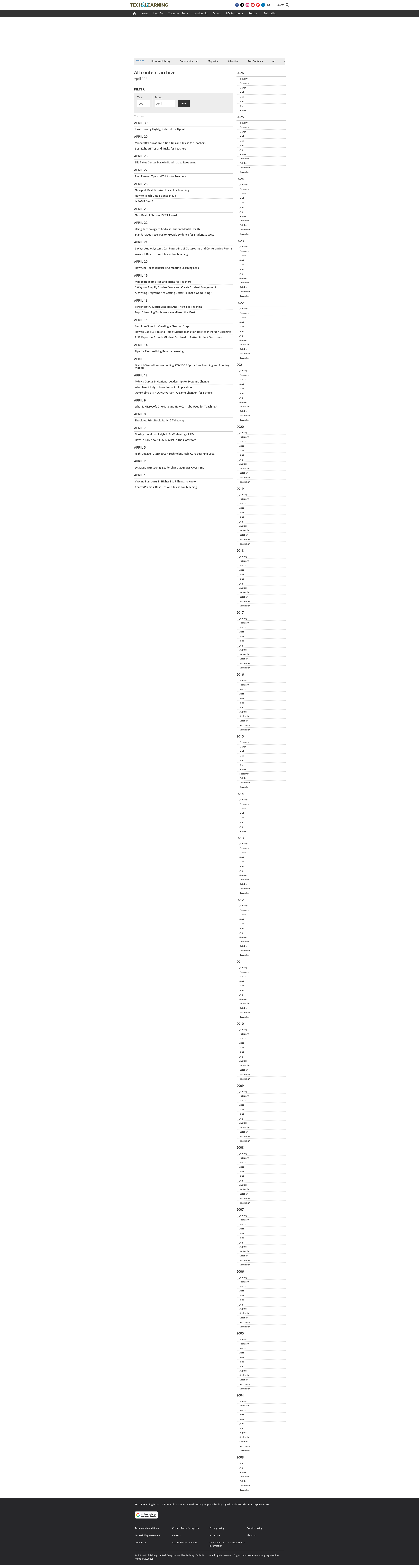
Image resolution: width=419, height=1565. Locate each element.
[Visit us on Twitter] (242, 5)
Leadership (201, 13)
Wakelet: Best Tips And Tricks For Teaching (161, 254)
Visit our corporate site (256, 1504)
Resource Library (160, 61)
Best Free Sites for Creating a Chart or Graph (162, 326)
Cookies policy (254, 1528)
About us (252, 1535)
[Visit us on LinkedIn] (263, 5)
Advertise (233, 61)
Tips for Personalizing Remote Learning (159, 351)
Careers (176, 1535)
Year (140, 97)
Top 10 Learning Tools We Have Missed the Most (165, 312)
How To (158, 13)
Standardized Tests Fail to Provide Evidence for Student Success (174, 234)
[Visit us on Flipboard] (258, 5)
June (241, 101)
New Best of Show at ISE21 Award (156, 215)
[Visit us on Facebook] (237, 5)
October (243, 163)
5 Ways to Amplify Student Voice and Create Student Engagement (175, 287)
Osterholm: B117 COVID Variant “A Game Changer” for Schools (174, 392)
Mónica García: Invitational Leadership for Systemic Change (172, 381)
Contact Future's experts (185, 1528)
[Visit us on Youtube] (253, 5)
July (241, 105)
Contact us (140, 1542)
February (244, 83)
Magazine (213, 61)
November (244, 167)
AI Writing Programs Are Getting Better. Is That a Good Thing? (173, 293)
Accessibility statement (147, 1535)
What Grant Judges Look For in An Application (163, 387)
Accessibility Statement (185, 1542)
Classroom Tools (178, 13)
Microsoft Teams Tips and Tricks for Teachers (163, 282)
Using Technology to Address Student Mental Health (167, 229)
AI (273, 61)
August (242, 110)
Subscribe (270, 13)
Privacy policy (217, 1528)
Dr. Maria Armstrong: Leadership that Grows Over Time (169, 467)
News (144, 13)
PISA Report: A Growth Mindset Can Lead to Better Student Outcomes (178, 337)
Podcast (254, 13)
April (242, 92)
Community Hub (189, 61)
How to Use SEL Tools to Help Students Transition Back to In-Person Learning (183, 332)
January (243, 78)
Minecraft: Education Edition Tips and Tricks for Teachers (170, 143)
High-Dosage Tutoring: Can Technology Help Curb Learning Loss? (175, 453)
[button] (283, 5)
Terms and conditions (147, 1528)
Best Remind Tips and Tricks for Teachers (160, 176)
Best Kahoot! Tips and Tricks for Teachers (160, 148)
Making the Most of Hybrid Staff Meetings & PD (164, 434)
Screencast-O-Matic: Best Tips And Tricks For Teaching (168, 307)
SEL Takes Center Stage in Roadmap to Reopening (165, 162)
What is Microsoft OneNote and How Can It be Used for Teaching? (176, 406)
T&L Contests (255, 61)
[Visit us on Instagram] (247, 5)
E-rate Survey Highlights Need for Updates (161, 129)
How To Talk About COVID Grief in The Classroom (165, 440)
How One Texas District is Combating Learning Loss (167, 268)
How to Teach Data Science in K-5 (155, 195)
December (244, 172)
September (244, 158)
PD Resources (234, 13)
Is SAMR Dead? (144, 201)
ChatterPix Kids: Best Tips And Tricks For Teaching (166, 487)
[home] (134, 13)
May (241, 96)
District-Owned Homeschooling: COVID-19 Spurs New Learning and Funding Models (182, 366)
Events (217, 13)
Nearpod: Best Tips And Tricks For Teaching (162, 190)
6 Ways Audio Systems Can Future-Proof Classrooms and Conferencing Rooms (183, 248)
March (242, 87)
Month (159, 97)
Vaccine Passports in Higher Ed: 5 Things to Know (165, 481)
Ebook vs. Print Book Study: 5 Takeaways (160, 420)
